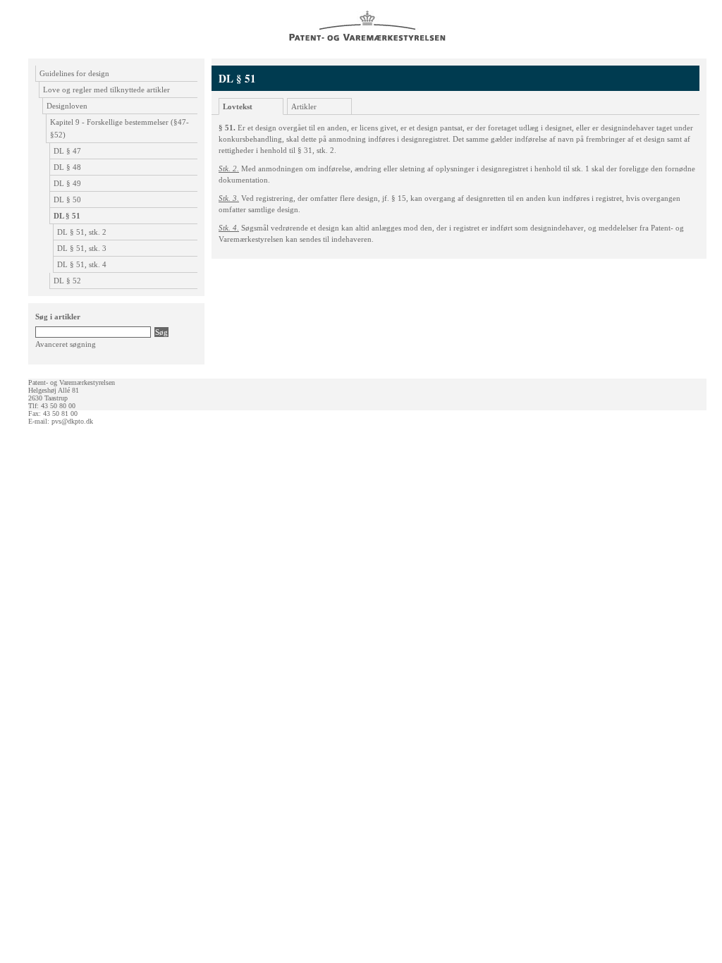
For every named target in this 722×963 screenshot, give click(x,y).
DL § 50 (67, 199)
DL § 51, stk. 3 (81, 248)
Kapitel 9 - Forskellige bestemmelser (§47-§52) (119, 128)
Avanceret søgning (65, 344)
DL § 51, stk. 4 (81, 264)
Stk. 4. (229, 227)
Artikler (304, 106)
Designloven (67, 106)
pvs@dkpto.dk (72, 421)
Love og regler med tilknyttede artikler (106, 89)
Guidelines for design (74, 73)
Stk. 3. (229, 198)
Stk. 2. (229, 168)
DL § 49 (67, 183)
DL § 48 (67, 167)
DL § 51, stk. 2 (81, 232)
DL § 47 (67, 151)
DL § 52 (67, 280)
